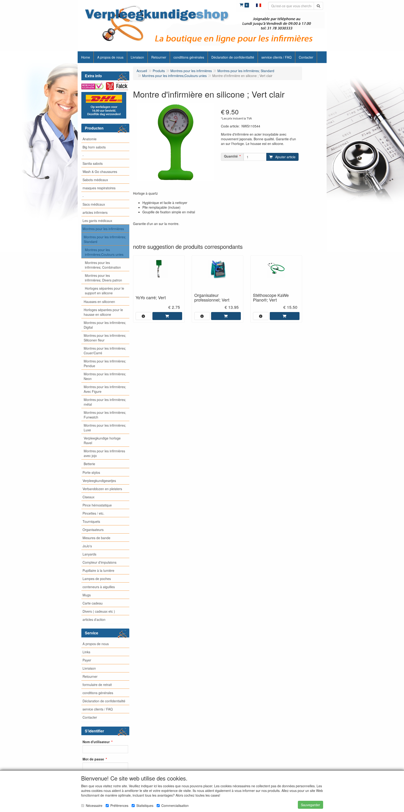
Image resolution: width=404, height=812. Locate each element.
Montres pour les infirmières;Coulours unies (104, 252)
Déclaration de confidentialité (104, 701)
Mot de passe (93, 759)
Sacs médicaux (94, 204)
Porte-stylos (91, 472)
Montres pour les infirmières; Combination (103, 265)
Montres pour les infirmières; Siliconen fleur (105, 337)
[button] (258, 4)
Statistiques (144, 805)
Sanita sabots (93, 163)
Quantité (231, 156)
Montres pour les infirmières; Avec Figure (105, 389)
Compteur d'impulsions (99, 562)
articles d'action (94, 619)
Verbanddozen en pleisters (102, 488)
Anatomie (90, 139)
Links (86, 652)
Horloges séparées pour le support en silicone (104, 290)
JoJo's (87, 546)
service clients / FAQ (98, 709)
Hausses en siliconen (99, 301)
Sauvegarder (310, 804)
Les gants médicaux (97, 220)
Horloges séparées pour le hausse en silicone (103, 312)
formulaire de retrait (97, 684)
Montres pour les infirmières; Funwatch (105, 414)
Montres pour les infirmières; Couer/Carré (105, 350)
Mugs (87, 595)
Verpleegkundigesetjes (99, 480)
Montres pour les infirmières (103, 228)
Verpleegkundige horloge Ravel (102, 440)
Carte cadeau (93, 603)
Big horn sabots (94, 147)
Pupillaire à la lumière (98, 570)
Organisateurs (93, 529)
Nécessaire (94, 805)
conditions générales (98, 692)
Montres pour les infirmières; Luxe (105, 427)
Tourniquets (91, 521)
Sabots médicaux (95, 179)
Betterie (89, 463)
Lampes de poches (97, 578)
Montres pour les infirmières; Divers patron (103, 277)
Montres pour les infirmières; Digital (105, 325)
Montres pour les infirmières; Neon (105, 376)
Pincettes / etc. (93, 513)
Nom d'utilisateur (96, 741)
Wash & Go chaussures (100, 171)
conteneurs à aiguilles (99, 586)
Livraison (89, 668)
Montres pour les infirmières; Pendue (105, 363)
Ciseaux (88, 497)
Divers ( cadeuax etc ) (99, 611)
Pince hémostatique (97, 505)
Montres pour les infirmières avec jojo (104, 453)
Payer (87, 660)
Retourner (90, 676)
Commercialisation (175, 805)
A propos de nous (96, 643)
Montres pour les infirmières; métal (105, 402)
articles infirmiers (95, 212)
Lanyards (89, 554)
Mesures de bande (96, 537)
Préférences (119, 805)
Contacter (90, 717)
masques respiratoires (99, 188)
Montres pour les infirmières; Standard (105, 239)
